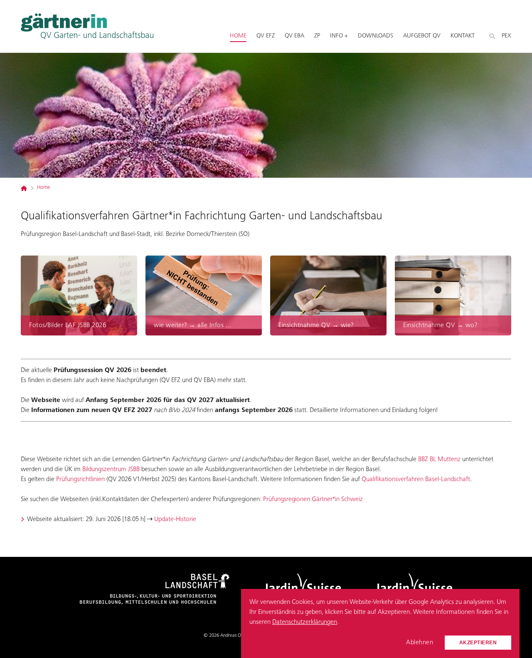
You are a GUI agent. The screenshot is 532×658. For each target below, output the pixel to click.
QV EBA (294, 36)
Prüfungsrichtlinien (80, 479)
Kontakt (463, 36)
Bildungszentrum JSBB (111, 469)
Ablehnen (419, 642)
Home (238, 36)
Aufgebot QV (422, 36)
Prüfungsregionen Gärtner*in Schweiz (313, 499)
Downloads (375, 36)
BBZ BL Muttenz (439, 459)
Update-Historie (175, 519)
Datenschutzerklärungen (304, 622)
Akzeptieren (478, 643)
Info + (339, 36)
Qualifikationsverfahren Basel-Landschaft (416, 479)
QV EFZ (265, 36)
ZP (317, 36)
